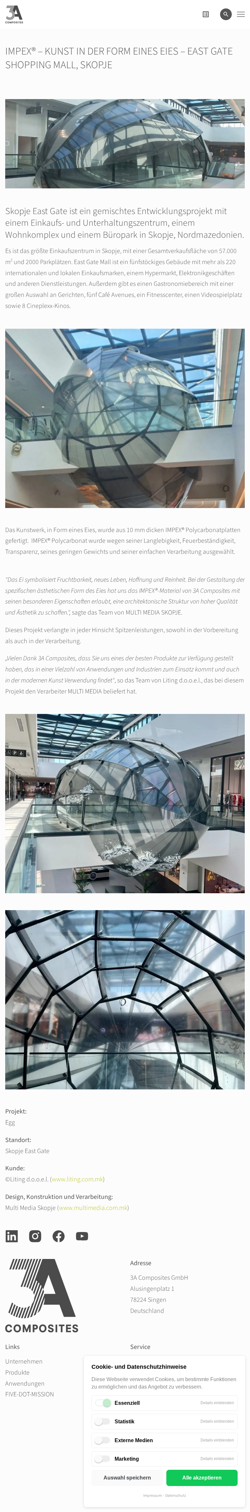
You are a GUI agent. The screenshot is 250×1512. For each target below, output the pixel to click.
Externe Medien (134, 1440)
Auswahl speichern (127, 1477)
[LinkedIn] (11, 1236)
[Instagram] (35, 1236)
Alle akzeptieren (202, 1477)
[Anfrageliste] (206, 14)
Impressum (152, 1495)
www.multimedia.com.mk (93, 1208)
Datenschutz (175, 1495)
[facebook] (58, 1236)
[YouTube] (82, 1236)
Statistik (124, 1421)
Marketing (127, 1459)
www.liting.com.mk (77, 1179)
